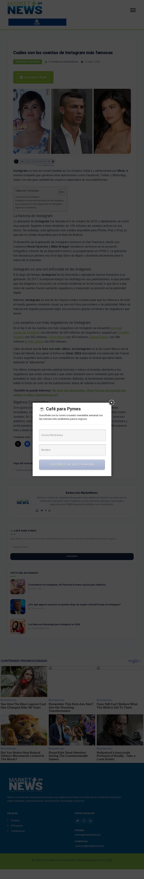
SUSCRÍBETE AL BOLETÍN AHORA (72, 465)
